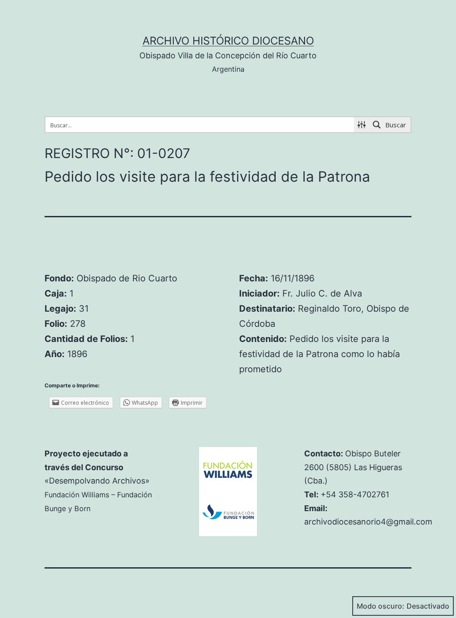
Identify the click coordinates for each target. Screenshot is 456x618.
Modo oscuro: (380, 606)
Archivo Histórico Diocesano (228, 40)
